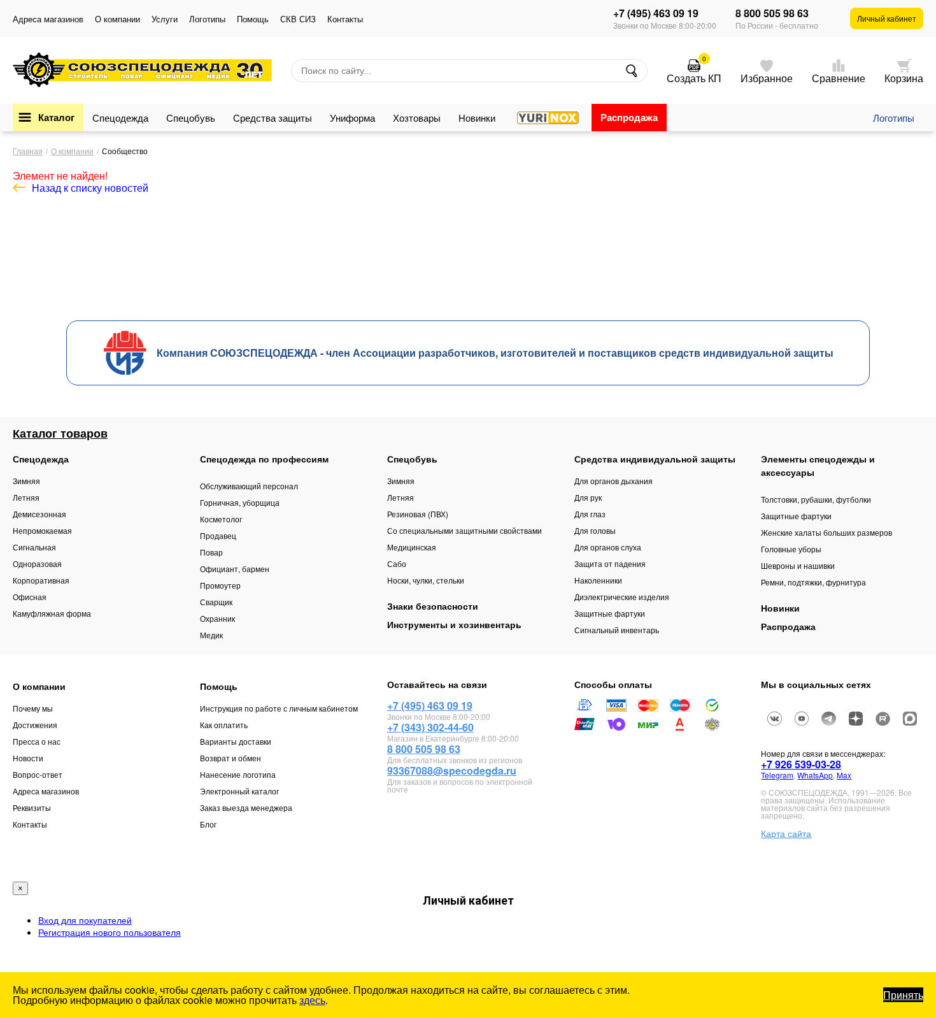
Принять (903, 994)
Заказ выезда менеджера (246, 807)
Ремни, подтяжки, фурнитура (813, 582)
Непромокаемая (42, 530)
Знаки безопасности (432, 605)
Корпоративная (41, 580)
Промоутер (220, 585)
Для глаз (590, 513)
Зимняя (26, 480)
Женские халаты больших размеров (826, 532)
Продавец (218, 535)
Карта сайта (786, 833)
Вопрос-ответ (37, 774)
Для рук (588, 497)
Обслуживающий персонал (249, 485)
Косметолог (221, 518)
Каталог (56, 117)
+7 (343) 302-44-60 (430, 727)
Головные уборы (791, 548)
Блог (208, 824)
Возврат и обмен (230, 757)
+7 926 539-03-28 (801, 764)
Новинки (476, 117)
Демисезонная (39, 513)
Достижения (35, 724)
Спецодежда (120, 117)
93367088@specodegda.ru (451, 770)
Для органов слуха (607, 546)
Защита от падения (610, 563)
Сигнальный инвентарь (616, 629)
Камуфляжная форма (52, 613)
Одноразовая (37, 563)
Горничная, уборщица (240, 502)
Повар (211, 552)
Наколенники (598, 580)
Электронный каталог (239, 790)
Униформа (352, 117)
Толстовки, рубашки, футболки (816, 499)
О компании (117, 19)
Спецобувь (190, 117)
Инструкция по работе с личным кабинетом (279, 708)
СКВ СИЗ (298, 19)
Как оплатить (224, 724)
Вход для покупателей (85, 920)
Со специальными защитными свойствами (464, 530)
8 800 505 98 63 (772, 13)
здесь (312, 1000)
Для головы (595, 530)
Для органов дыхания (613, 480)
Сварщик (216, 601)
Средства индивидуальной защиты (654, 458)
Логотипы (207, 19)
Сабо (396, 563)
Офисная (29, 596)
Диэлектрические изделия (621, 596)
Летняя (26, 497)
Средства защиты (272, 117)
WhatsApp (815, 775)
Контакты (345, 19)
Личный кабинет (886, 18)
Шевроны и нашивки (798, 565)
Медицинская (411, 546)
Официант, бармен (234, 568)
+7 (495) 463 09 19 (655, 13)
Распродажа (629, 117)
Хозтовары (417, 117)
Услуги (165, 19)
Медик (211, 634)
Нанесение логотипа (238, 774)
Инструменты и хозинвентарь (454, 624)
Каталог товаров (60, 433)
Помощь (253, 19)
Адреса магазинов (48, 19)
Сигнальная (34, 546)
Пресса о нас (36, 741)
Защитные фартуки (609, 613)
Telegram (777, 775)
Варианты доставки (235, 741)
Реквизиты (32, 807)
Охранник (217, 618)
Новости (28, 757)
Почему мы (33, 708)
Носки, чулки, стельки (425, 580)
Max (844, 775)
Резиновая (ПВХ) (417, 513)
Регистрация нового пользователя (109, 932)
